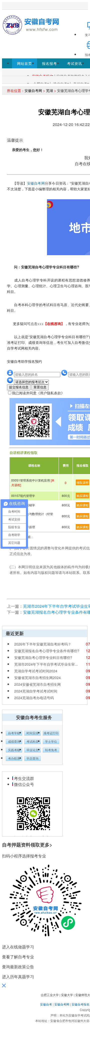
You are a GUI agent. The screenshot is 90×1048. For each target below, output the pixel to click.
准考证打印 (51, 733)
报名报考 (49, 63)
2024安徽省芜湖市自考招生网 (37, 684)
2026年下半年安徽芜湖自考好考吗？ (42, 644)
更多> (46, 844)
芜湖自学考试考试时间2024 (35, 670)
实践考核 (14, 750)
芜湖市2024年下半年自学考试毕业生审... (46, 664)
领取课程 (82, 482)
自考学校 (14, 733)
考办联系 (14, 758)
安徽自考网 (33, 90)
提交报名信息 (18, 387)
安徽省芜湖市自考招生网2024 (37, 677)
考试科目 (32, 741)
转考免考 (51, 750)
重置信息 (40, 387)
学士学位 (51, 741)
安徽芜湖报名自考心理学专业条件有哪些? (46, 650)
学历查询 (32, 758)
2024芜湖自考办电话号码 (34, 697)
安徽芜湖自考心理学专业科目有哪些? (43, 657)
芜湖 (49, 90)
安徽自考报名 (81, 1004)
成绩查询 (14, 741)
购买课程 (82, 495)
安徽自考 (46, 1004)
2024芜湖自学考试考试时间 (35, 690)
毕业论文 (32, 750)
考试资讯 (74, 63)
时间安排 (32, 733)
